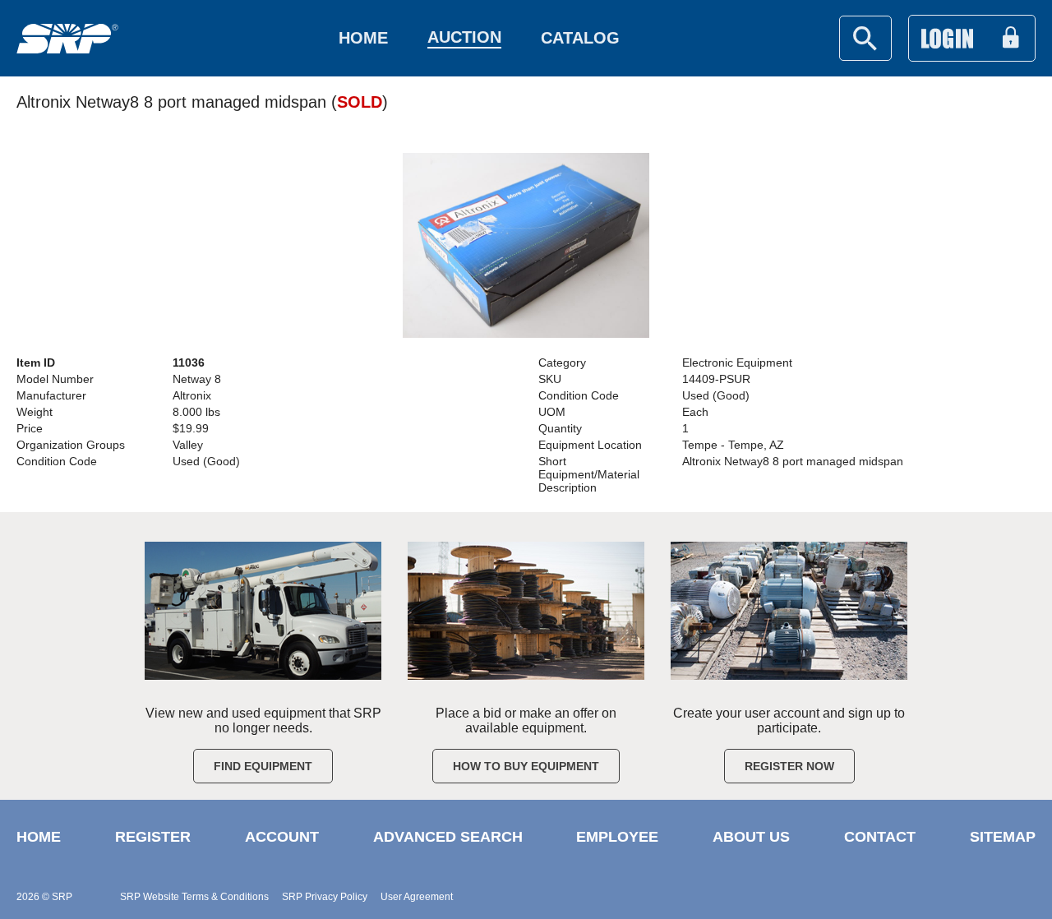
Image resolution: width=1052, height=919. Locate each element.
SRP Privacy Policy (324, 897)
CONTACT (880, 837)
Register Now (789, 766)
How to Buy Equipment (526, 766)
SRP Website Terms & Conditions (194, 897)
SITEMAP (1003, 837)
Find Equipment (263, 766)
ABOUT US (751, 837)
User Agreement (417, 897)
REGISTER (153, 837)
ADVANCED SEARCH (448, 837)
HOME (38, 837)
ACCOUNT (282, 837)
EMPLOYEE (617, 837)
